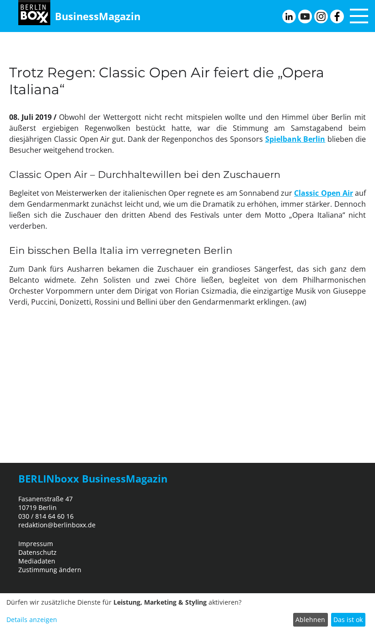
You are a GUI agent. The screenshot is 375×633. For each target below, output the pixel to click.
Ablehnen (310, 619)
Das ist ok (348, 619)
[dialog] (187, 613)
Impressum (35, 543)
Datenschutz (37, 552)
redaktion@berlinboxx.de (57, 524)
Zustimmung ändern (49, 569)
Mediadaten (36, 561)
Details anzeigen (31, 619)
